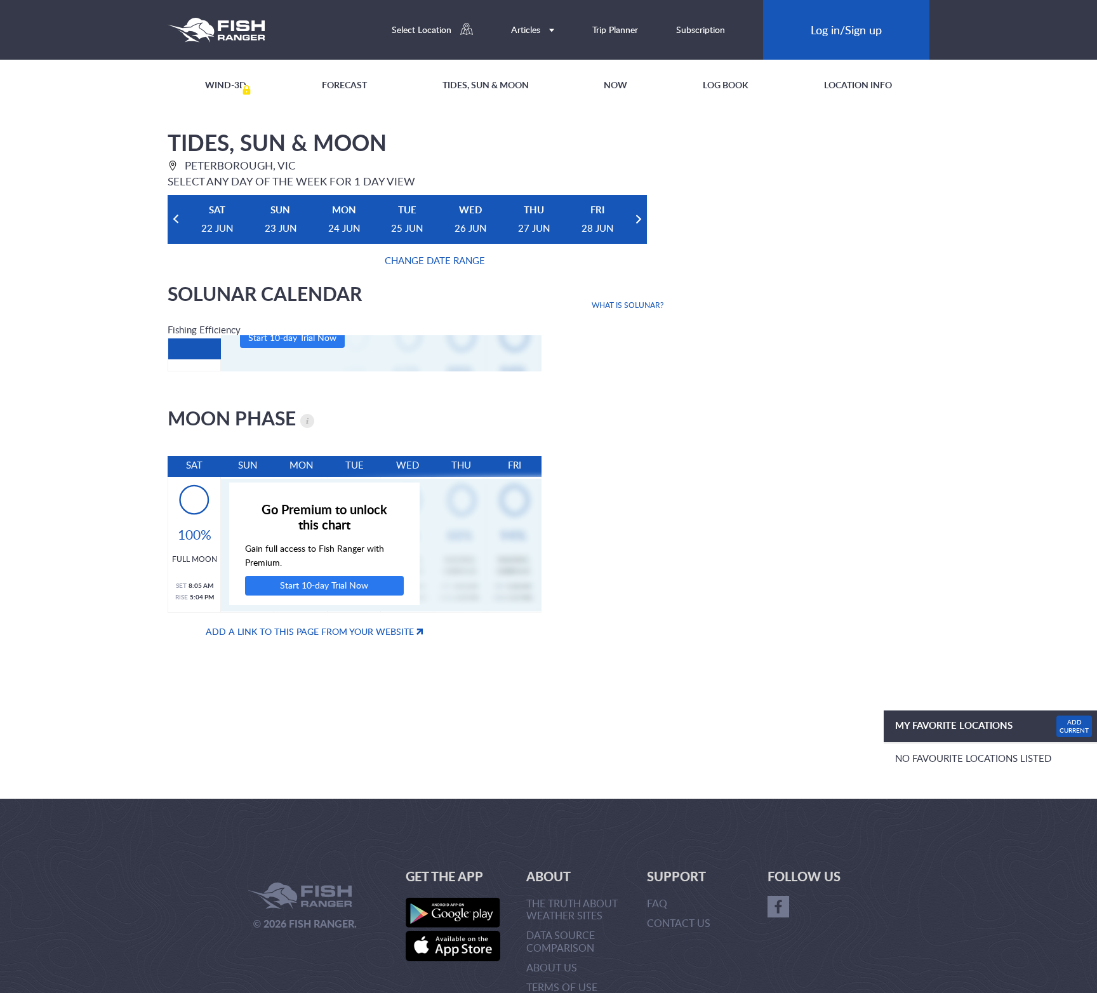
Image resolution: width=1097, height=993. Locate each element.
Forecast (344, 85)
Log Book (725, 85)
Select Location (423, 29)
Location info (858, 85)
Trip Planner (615, 29)
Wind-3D (225, 85)
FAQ (657, 903)
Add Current (1074, 726)
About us (551, 968)
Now (615, 85)
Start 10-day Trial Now (292, 337)
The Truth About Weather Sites (572, 909)
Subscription (700, 29)
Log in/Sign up (846, 29)
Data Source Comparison (560, 941)
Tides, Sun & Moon (485, 85)
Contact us (678, 923)
